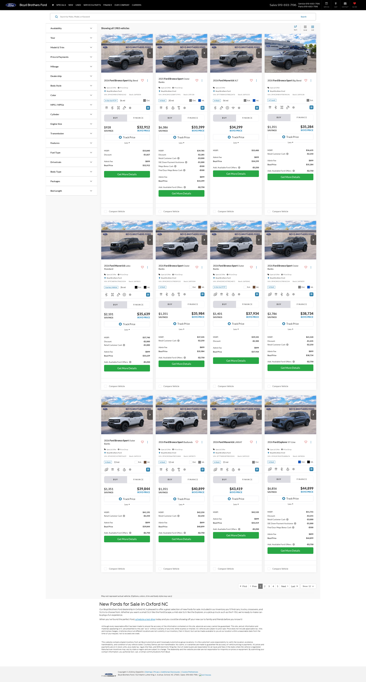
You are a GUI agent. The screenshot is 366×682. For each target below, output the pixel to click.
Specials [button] (61, 5)
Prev (254, 586)
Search (303, 17)
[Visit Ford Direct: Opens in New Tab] (205, 675)
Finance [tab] (138, 118)
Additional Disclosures (170, 672)
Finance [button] (107, 5)
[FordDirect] (109, 674)
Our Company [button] (122, 5)
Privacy (157, 672)
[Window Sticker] (148, 108)
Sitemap (148, 672)
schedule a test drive (145, 619)
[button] (150, 53)
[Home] (53, 5)
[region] (127, 158)
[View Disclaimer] (130, 108)
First (244, 586)
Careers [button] (136, 5)
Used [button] (78, 5)
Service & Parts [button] (92, 5)
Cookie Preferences (190, 672)
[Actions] (147, 80)
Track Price (129, 137)
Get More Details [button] (127, 174)
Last (294, 586)
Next (284, 586)
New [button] (70, 5)
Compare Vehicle (117, 211)
